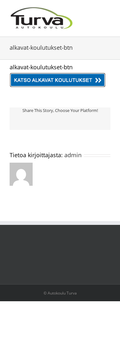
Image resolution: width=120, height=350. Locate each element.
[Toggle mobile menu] (107, 9)
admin (73, 155)
